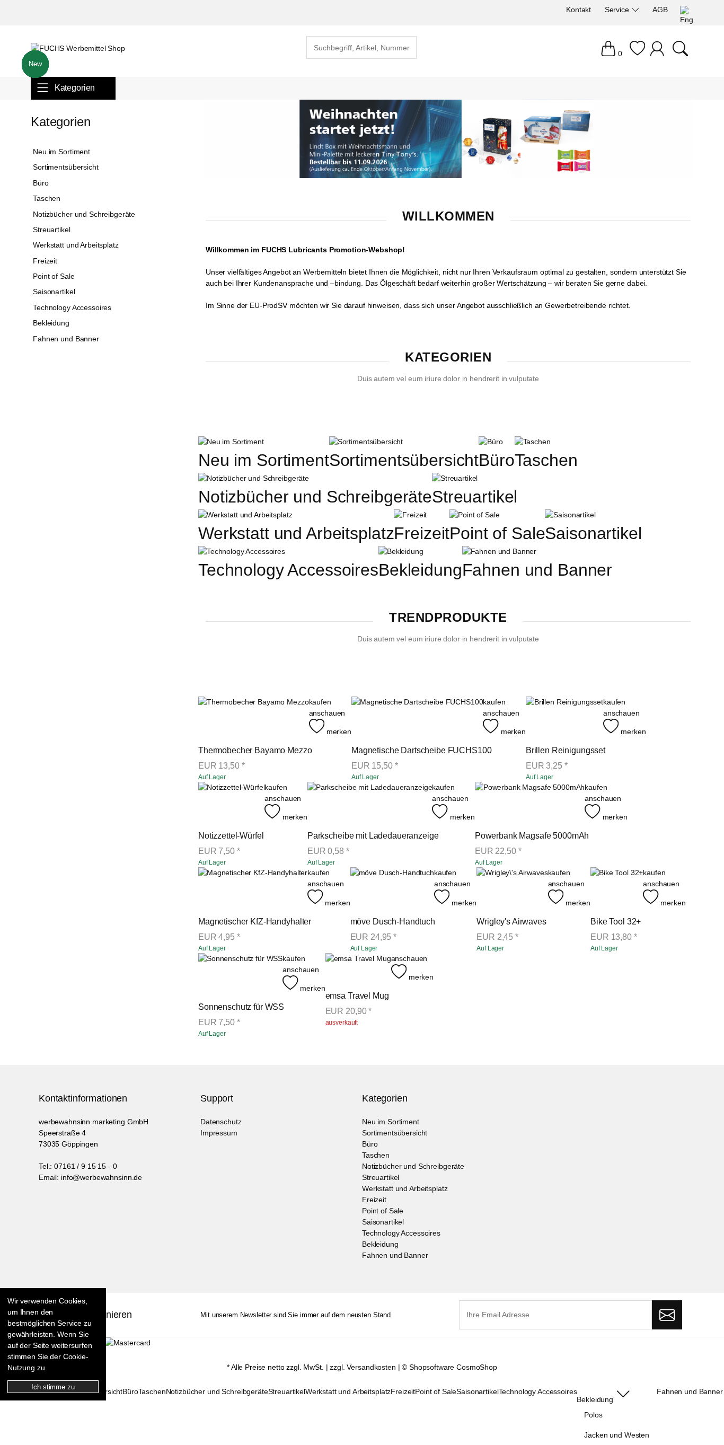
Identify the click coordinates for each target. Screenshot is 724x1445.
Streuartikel (474, 496)
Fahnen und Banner (537, 569)
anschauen (327, 713)
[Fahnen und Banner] (499, 551)
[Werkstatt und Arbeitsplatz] (245, 514)
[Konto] (658, 53)
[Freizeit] (410, 514)
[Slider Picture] (448, 175)
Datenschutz (220, 1121)
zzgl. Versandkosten (362, 1367)
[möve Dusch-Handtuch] (392, 887)
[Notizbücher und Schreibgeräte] (253, 478)
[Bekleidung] (400, 551)
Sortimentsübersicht (404, 460)
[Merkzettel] (637, 53)
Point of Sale (497, 533)
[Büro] (490, 441)
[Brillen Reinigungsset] (564, 717)
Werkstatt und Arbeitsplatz (296, 533)
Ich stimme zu (52, 1387)
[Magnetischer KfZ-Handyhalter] (252, 887)
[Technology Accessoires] (241, 551)
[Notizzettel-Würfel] (231, 802)
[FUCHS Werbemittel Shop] (78, 48)
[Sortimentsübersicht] (366, 441)
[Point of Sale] (474, 514)
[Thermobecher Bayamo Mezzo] (253, 717)
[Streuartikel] (455, 478)
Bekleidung (420, 569)
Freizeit (421, 533)
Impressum (218, 1133)
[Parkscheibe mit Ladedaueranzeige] (369, 802)
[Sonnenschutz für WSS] (240, 973)
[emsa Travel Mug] (358, 968)
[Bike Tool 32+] (616, 887)
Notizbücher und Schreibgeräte (315, 496)
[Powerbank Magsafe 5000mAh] (530, 802)
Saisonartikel (593, 533)
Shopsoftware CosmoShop (453, 1367)
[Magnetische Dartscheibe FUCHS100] (417, 717)
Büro (496, 460)
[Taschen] (533, 441)
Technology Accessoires (288, 569)
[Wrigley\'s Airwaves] (512, 887)
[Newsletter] (667, 1315)
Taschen (546, 460)
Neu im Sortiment (263, 460)
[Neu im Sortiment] (231, 441)
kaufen (320, 702)
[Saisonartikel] (570, 514)
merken (337, 731)
